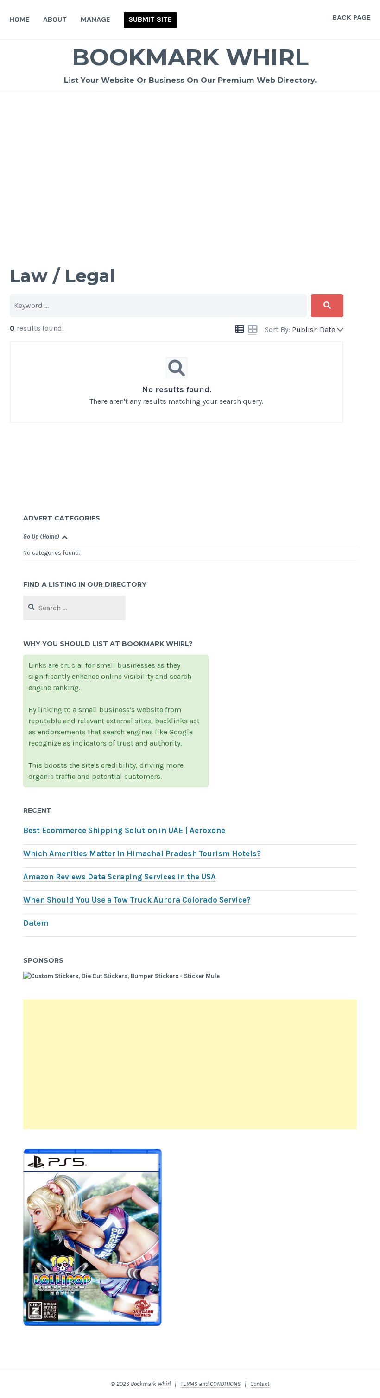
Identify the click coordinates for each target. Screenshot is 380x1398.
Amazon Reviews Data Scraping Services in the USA (119, 876)
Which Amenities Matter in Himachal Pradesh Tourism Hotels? (142, 853)
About (55, 19)
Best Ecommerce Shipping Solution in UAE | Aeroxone (124, 830)
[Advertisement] (190, 161)
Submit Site (150, 19)
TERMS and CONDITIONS (210, 1383)
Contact (259, 1383)
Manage (95, 19)
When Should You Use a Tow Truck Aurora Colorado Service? (137, 900)
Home (20, 19)
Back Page (351, 17)
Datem (35, 923)
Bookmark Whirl (190, 57)
